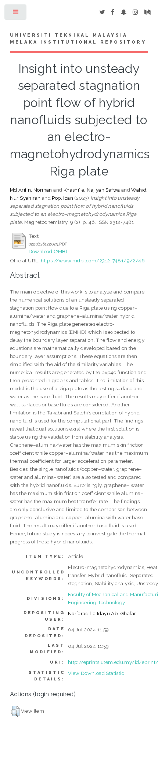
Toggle (16, 13)
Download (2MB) (48, 251)
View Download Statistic (96, 673)
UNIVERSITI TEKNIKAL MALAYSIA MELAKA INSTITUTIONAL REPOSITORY (78, 39)
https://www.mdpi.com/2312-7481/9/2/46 (93, 260)
